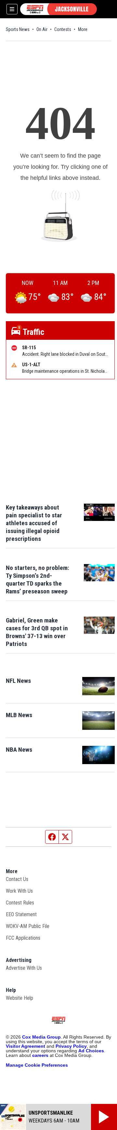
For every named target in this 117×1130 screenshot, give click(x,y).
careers (40, 1055)
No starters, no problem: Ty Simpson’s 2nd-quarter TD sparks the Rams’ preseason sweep (37, 579)
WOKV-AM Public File (27, 926)
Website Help (19, 998)
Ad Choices (91, 1050)
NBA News (19, 749)
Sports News (18, 29)
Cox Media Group (41, 1037)
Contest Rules (20, 903)
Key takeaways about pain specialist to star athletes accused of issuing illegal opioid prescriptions (34, 523)
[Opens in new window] (98, 686)
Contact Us (17, 879)
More (82, 29)
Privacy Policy (71, 1046)
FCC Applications (23, 938)
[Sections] (12, 9)
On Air (41, 29)
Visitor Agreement (25, 1046)
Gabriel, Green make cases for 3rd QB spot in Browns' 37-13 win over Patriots (37, 632)
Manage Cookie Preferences (37, 1065)
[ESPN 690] (59, 9)
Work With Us (19, 891)
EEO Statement (21, 914)
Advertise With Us (24, 968)
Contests (62, 29)
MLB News (19, 715)
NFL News (18, 680)
